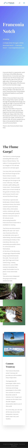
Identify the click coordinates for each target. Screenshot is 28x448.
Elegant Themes (14, 444)
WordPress (14, 446)
